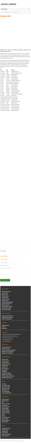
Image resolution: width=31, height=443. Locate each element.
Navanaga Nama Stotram (7, 339)
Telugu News (22, 440)
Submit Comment (5, 280)
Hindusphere (5, 440)
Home (3, 12)
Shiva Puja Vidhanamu (7, 341)
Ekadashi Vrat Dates (8, 12)
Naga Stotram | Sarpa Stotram (8, 337)
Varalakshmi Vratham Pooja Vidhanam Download (11, 334)
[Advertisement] (15, 33)
